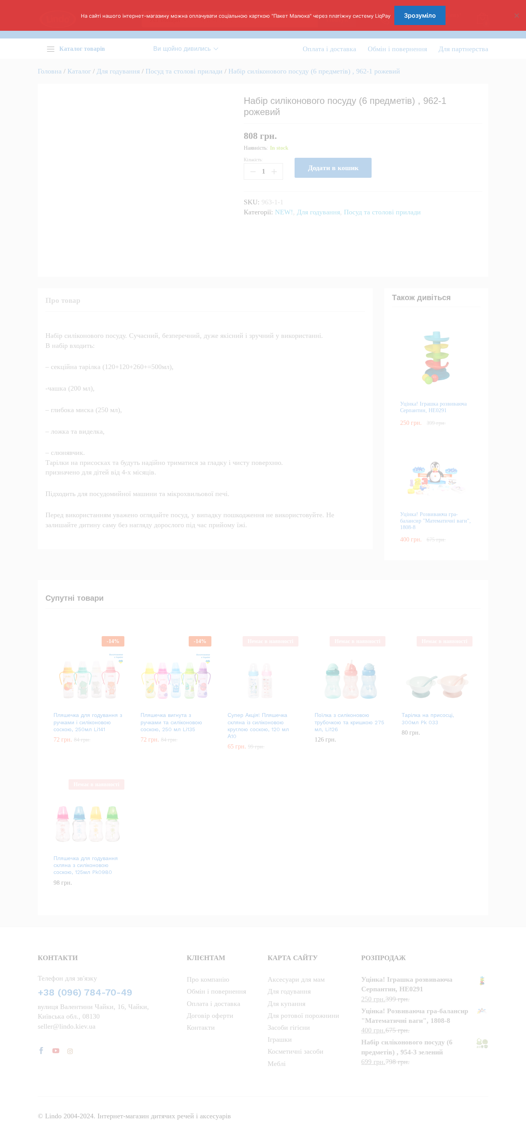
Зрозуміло (420, 15)
